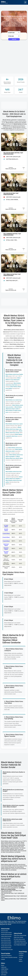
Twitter (20, 959)
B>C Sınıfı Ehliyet (6, 552)
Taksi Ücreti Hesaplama (6, 955)
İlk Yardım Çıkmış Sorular (19, 939)
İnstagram (21, 953)
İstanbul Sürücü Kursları (6, 934)
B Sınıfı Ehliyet (6, 537)
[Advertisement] (14, 57)
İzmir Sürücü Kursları (5, 938)
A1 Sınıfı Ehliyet (6, 526)
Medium (20, 961)
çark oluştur (3, 974)
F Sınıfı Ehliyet (6, 541)
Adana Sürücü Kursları (6, 942)
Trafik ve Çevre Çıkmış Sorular (20, 943)
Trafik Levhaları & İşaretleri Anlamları (9, 957)
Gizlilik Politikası (4, 969)
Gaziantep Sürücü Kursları (7, 949)
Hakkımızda (3, 967)
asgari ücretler (4, 972)
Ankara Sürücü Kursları (6, 936)
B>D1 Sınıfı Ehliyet (6, 544)
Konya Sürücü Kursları (6, 943)
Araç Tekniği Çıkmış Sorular (20, 944)
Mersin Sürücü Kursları (6, 947)
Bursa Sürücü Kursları (6, 940)
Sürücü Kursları (4, 930)
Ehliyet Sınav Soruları (18, 937)
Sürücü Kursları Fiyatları (6, 932)
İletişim (2, 965)
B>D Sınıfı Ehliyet (6, 548)
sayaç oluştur (4, 971)
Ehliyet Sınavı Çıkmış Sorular (20, 935)
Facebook (21, 955)
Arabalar (3, 959)
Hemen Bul (14, 39)
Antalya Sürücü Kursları (6, 945)
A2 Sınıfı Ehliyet (6, 529)
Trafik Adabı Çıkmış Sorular (20, 941)
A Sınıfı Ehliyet (6, 533)
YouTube (21, 957)
